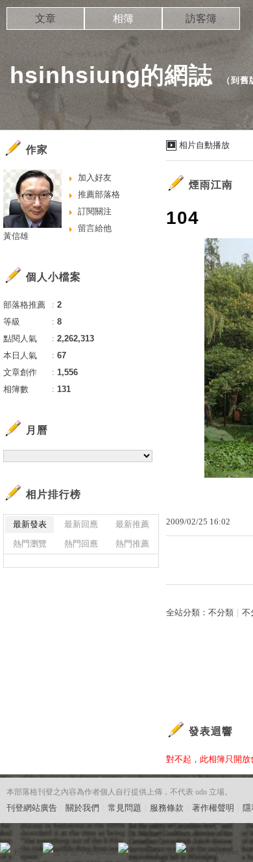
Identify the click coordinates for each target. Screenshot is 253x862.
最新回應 (81, 524)
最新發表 (30, 524)
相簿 (123, 18)
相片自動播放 (204, 145)
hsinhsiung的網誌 (111, 75)
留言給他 (95, 228)
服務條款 (167, 808)
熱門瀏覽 (30, 543)
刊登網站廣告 (31, 808)
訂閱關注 (95, 211)
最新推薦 (132, 524)
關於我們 (82, 808)
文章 (45, 18)
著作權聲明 (213, 808)
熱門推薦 (132, 543)
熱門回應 (81, 543)
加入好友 (95, 177)
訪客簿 (201, 18)
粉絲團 (26, 852)
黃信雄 (16, 236)
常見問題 (124, 808)
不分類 (221, 612)
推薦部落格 (99, 194)
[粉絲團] (5, 848)
